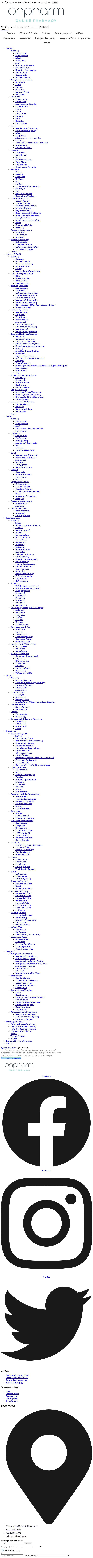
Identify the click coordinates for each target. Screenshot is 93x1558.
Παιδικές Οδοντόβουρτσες (28, 394)
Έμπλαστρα (21, 721)
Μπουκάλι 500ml (23, 895)
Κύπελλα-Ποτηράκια (25, 339)
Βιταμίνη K (20, 602)
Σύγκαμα (20, 259)
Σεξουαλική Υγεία (19, 508)
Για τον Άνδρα (22, 535)
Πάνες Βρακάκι (23, 278)
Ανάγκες (15, 51)
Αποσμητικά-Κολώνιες (26, 326)
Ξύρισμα (19, 448)
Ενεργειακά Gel (18, 704)
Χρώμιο (19, 622)
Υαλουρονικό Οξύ (24, 673)
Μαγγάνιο (20, 612)
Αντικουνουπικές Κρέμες (27, 1016)
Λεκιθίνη (20, 665)
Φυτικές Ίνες (21, 651)
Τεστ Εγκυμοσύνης (24, 830)
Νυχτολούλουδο (23, 641)
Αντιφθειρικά (22, 329)
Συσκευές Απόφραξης (26, 920)
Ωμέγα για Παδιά (23, 639)
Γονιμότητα (21, 542)
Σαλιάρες (20, 360)
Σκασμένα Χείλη (23, 1007)
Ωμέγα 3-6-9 (21, 634)
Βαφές (19, 157)
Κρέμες (14, 1033)
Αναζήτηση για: (8, 27)
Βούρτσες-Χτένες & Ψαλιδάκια (30, 358)
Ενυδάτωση (21, 53)
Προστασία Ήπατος (25, 573)
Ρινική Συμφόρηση (24, 264)
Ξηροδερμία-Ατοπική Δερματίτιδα (32, 143)
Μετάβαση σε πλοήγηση (12, 2)
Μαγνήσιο (20, 615)
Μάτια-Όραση (22, 561)
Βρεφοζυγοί (21, 370)
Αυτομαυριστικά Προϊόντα (28, 973)
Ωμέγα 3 (19, 632)
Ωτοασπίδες (21, 876)
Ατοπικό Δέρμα (23, 77)
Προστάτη (20, 571)
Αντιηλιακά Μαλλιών (25, 966)
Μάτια (18, 109)
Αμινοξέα (20, 694)
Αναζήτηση (44, 27)
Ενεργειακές (21, 714)
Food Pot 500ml (23, 908)
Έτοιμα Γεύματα (18, 1036)
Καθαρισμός (21, 99)
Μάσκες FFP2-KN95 (25, 801)
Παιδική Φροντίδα (19, 310)
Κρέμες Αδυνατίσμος (25, 985)
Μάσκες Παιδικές (24, 803)
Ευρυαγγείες (21, 123)
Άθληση (80, 33)
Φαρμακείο (9, 37)
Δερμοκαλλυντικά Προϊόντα (75, 37)
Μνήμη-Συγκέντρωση (25, 564)
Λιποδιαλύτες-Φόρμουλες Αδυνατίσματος (35, 702)
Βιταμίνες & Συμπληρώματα (24, 375)
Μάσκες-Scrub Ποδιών (26, 205)
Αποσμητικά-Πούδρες (26, 496)
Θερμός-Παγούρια (19, 891)
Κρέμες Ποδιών (23, 203)
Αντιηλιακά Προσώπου (26, 956)
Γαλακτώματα (22, 319)
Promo (14, 251)
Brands (46, 42)
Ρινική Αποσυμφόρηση (26, 302)
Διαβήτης (20, 544)
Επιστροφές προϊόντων (17, 1377)
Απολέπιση (21, 113)
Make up (19, 174)
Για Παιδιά (20, 648)
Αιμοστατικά (21, 770)
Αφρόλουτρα (22, 288)
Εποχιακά (25, 37)
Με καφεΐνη (21, 709)
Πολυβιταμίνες (22, 382)
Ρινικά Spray (21, 917)
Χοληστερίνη (22, 581)
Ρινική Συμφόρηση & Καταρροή (30, 997)
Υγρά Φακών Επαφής (25, 869)
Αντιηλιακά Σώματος (25, 958)
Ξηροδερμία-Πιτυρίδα (26, 167)
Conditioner (21, 155)
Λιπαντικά (20, 513)
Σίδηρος (19, 619)
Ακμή (18, 63)
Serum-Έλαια (22, 106)
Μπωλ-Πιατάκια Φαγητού (27, 343)
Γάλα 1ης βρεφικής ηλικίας (23, 1024)
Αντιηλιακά (21, 322)
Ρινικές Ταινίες (22, 924)
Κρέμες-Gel (21, 724)
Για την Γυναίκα (23, 537)
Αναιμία (19, 527)
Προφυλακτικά (22, 510)
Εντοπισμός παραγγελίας (18, 1375)
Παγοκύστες (21, 726)
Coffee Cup (21, 910)
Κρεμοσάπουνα (23, 808)
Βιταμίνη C (20, 380)
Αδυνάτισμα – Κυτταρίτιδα (28, 138)
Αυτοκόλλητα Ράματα (26, 779)
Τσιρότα (19, 777)
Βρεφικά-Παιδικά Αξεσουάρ (24, 334)
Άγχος (18, 523)
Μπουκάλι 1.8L (22, 903)
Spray (18, 728)
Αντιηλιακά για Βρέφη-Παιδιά (29, 961)
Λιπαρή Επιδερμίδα (25, 65)
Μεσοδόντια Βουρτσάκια (27, 748)
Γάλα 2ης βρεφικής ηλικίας (23, 1026)
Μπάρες (14, 711)
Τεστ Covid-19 (22, 835)
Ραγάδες (20, 140)
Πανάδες (20, 121)
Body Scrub (21, 135)
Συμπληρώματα (63, 33)
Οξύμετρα (20, 825)
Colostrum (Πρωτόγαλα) (27, 656)
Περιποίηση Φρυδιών (26, 196)
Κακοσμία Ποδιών (24, 225)
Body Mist (20, 232)
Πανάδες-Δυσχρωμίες (26, 70)
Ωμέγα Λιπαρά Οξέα (20, 627)
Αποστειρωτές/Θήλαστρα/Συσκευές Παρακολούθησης (41, 365)
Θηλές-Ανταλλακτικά (26, 341)
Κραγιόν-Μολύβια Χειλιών (28, 186)
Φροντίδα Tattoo (24, 147)
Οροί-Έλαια (21, 162)
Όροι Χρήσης (12, 1401)
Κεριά (18, 886)
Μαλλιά (19, 87)
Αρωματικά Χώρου (19, 881)
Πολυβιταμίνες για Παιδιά (27, 588)
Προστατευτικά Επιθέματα (28, 213)
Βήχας (18, 992)
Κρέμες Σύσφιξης (24, 983)
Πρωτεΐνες (21, 670)
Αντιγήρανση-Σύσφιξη (26, 104)
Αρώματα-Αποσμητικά (21, 230)
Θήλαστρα (21, 411)
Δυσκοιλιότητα (23, 266)
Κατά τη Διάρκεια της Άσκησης (30, 682)
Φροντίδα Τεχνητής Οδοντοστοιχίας (33, 765)
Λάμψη (19, 58)
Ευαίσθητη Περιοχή (25, 324)
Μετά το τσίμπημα (24, 1019)
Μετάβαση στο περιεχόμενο (38, 2)
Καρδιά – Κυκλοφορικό (26, 559)
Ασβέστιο (20, 610)
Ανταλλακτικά (22, 816)
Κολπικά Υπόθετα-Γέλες (27, 247)
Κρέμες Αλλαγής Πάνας (26, 295)
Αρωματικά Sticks (24, 883)
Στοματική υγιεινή (19, 733)
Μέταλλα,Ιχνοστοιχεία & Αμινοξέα (27, 607)
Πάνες (18, 276)
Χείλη (18, 111)
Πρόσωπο (20, 82)
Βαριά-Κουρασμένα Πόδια (28, 220)
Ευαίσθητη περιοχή (20, 239)
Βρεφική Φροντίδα (19, 285)
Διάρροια (20, 547)
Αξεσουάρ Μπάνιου (25, 356)
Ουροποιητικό (22, 569)
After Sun (20, 89)
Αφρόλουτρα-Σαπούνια (27, 128)
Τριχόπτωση (21, 164)
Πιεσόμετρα (21, 828)
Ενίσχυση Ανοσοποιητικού (28, 1002)
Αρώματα (20, 237)
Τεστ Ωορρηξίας (23, 946)
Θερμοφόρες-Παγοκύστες (28, 934)
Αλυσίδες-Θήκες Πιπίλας (27, 351)
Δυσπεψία (20, 552)
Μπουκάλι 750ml (23, 898)
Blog (8, 1391)
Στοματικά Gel (22, 762)
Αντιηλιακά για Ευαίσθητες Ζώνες (31, 963)
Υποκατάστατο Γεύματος (27, 980)
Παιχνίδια (20, 353)
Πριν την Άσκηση (23, 680)
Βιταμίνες (15, 583)
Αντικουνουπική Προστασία (24, 1012)
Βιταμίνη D (20, 377)
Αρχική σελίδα (8, 1047)
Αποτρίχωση (21, 145)
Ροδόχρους (21, 60)
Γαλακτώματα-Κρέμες (26, 130)
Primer (19, 172)
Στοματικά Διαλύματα (26, 760)
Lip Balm (19, 184)
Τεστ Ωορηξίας (23, 832)
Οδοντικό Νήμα (23, 750)
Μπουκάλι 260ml (23, 893)
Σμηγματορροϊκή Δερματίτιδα (30, 428)
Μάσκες (19, 116)
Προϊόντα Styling (24, 474)
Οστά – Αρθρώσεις (24, 566)
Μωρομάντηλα (22, 283)
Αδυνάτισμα (21, 72)
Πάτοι (18, 222)
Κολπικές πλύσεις (24, 244)
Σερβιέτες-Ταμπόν (24, 249)
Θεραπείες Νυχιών (24, 210)
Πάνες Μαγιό (22, 280)
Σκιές (18, 191)
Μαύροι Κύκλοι (23, 67)
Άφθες (19, 736)
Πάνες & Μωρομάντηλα (22, 273)
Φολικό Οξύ (21, 605)
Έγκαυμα (20, 782)
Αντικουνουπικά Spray (26, 1014)
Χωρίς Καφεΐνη (23, 707)
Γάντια (19, 789)
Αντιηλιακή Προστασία (21, 80)
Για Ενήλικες (21, 646)
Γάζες (18, 772)
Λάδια (18, 133)
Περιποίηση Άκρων (20, 198)
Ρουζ (18, 181)
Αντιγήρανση (22, 55)
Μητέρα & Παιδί (28, 33)
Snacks (14, 1038)
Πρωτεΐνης (21, 716)
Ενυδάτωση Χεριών (25, 1004)
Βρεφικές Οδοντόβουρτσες (28, 392)
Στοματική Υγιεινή (19, 389)
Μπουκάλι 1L (21, 900)
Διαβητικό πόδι (23, 854)
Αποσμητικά (21, 235)
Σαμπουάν (20, 152)
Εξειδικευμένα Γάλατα (21, 1031)
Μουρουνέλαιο (22, 387)
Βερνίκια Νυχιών (23, 208)
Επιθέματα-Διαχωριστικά (28, 491)
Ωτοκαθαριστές (23, 363)
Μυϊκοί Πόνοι (17, 927)
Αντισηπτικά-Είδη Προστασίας (25, 794)
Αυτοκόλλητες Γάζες (25, 774)
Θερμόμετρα (21, 368)
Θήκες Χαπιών (22, 840)
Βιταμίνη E (20, 600)
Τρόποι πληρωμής (14, 1382)
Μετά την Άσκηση (24, 685)
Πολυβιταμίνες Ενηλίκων (27, 586)
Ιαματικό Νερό (22, 92)
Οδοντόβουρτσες (24, 753)
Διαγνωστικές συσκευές (22, 820)
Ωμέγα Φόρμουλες (24, 636)
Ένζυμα (19, 658)
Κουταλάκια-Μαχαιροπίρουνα (30, 346)
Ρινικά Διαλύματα (24, 915)
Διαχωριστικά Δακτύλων (27, 215)
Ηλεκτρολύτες (22, 661)
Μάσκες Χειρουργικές (26, 799)
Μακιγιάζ (15, 169)
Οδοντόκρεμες (22, 399)
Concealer (20, 176)
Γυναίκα (11, 33)
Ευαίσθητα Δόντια (24, 738)
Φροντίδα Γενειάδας (25, 450)
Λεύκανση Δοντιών (25, 745)
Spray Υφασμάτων (24, 888)
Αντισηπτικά (21, 791)
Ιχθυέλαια (20, 629)
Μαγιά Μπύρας (23, 668)
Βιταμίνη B (20, 593)
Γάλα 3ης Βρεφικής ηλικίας (23, 1029)
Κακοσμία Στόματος (25, 743)
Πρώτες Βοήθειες (19, 767)
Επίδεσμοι (20, 784)
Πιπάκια (19, 813)
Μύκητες (20, 227)
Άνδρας (46, 33)
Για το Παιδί (21, 540)
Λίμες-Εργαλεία (23, 218)
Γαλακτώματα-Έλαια (25, 297)
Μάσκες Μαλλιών (24, 159)
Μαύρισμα (20, 94)
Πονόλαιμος (21, 995)
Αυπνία (19, 532)
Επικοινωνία (12, 1396)
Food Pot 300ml (23, 905)
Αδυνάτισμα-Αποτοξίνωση (28, 525)
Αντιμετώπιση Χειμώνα (21, 990)
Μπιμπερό (20, 336)
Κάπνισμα (15, 811)
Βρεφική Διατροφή (45, 37)
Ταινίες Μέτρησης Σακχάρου (29, 845)
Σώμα (18, 84)
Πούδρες (20, 179)
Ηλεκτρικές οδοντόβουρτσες (29, 740)
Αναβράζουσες (23, 590)
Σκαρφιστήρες (22, 847)
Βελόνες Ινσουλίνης (25, 849)
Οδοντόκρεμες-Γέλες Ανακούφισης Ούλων (35, 305)
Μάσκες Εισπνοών (24, 837)
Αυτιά (13, 871)
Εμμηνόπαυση (22, 556)
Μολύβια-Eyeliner (24, 193)
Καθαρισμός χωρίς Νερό (27, 293)
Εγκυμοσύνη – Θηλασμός (22, 402)
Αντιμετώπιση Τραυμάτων (28, 271)
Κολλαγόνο (21, 663)
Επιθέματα (21, 864)
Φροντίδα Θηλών (24, 409)
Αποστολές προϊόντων (16, 1380)
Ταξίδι (18, 372)
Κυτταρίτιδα (21, 75)
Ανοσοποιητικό (23, 530)
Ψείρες (19, 268)
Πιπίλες (19, 348)
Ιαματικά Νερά (22, 968)
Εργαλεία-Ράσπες (24, 489)
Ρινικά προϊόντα (18, 912)
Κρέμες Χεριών (23, 201)
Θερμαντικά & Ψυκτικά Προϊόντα (26, 719)
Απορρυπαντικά (23, 307)
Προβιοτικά (21, 385)
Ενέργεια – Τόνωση (25, 554)
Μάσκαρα (20, 189)
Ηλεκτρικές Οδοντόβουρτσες (29, 397)
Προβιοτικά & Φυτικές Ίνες (23, 644)
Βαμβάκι (19, 786)
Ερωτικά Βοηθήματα (25, 944)
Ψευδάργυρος (22, 624)
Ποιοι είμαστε (12, 1393)
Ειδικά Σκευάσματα (20, 653)
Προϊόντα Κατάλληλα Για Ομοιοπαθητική (35, 757)
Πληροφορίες (12, 1398)
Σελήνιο (19, 617)
